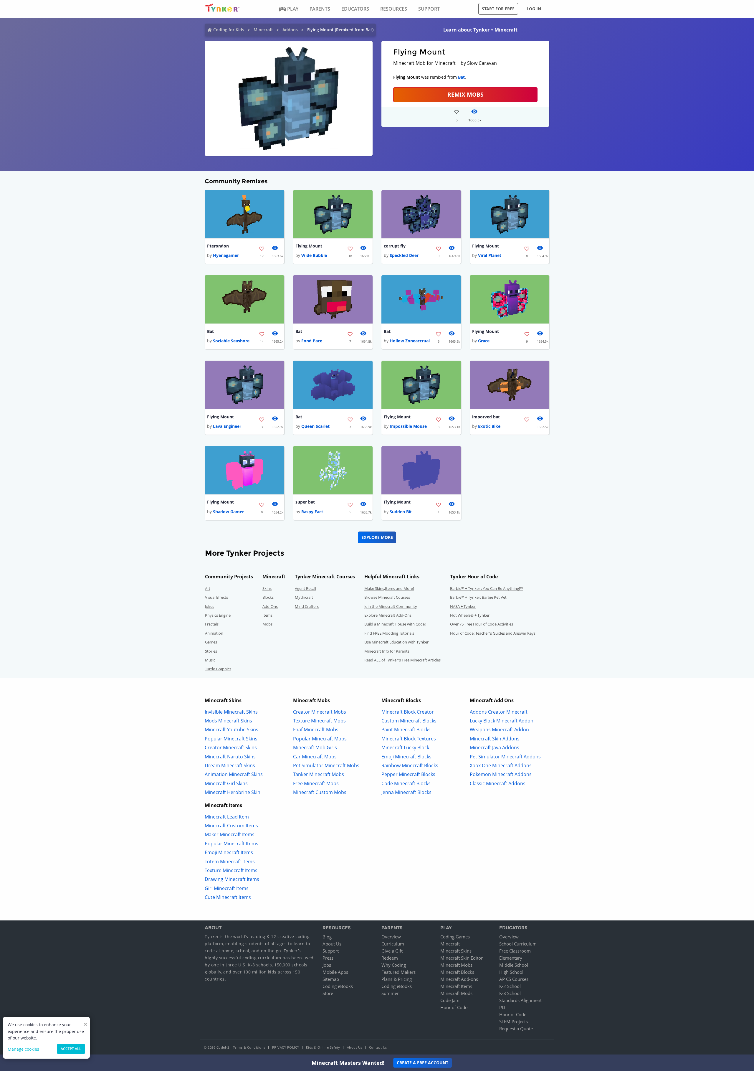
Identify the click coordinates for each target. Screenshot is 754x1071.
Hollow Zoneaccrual (410, 341)
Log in (534, 8)
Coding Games (455, 937)
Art (207, 588)
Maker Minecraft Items (229, 834)
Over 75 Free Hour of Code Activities (481, 624)
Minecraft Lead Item (227, 816)
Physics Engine (218, 615)
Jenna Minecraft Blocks (406, 792)
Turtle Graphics (218, 668)
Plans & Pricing (396, 979)
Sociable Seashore (231, 341)
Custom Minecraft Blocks (408, 720)
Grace (484, 341)
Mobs (267, 624)
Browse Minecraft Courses (387, 597)
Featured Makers (398, 972)
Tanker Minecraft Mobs (318, 774)
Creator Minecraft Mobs (319, 712)
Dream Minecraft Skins (230, 765)
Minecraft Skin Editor (461, 958)
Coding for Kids (228, 29)
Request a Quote (516, 1029)
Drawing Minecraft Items (232, 879)
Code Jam (449, 1000)
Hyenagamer (226, 255)
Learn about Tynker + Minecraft (480, 30)
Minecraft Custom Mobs (319, 792)
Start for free (498, 8)
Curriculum (392, 944)
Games (211, 642)
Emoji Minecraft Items (229, 852)
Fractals (212, 624)
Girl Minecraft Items (227, 888)
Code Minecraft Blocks (406, 783)
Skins (267, 588)
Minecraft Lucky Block (405, 747)
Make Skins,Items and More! (389, 588)
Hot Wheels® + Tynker (470, 615)
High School (511, 972)
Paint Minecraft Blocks (406, 729)
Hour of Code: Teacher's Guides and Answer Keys (492, 633)
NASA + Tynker (463, 606)
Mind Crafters (307, 606)
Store (328, 993)
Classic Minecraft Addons (497, 783)
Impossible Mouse (408, 426)
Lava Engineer (227, 426)
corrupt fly (395, 246)
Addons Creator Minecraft (499, 712)
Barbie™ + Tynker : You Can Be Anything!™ (486, 588)
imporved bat (486, 417)
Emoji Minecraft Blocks (406, 756)
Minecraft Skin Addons (495, 738)
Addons (290, 29)
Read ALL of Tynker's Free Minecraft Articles (402, 660)
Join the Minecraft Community (390, 606)
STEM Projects (513, 1021)
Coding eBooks (338, 986)
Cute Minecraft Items (228, 897)
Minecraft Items (456, 986)
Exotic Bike (489, 426)
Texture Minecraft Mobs (319, 720)
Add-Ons (270, 606)
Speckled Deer (404, 255)
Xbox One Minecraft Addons (501, 765)
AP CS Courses (513, 979)
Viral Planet (489, 255)
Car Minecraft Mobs (315, 756)
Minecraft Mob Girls (315, 747)
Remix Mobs (465, 94)
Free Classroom (515, 951)
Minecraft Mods (456, 993)
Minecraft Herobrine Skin (232, 792)
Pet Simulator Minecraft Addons (505, 756)
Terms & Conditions (249, 1047)
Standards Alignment (520, 1000)
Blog (327, 937)
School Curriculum (518, 944)
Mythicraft (304, 597)
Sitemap (331, 979)
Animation (214, 633)
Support (331, 951)
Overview (391, 937)
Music (210, 660)
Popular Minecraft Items (231, 843)
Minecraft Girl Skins (226, 783)
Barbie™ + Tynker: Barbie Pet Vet (478, 597)
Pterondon (218, 246)
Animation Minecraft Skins (234, 774)
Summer (390, 993)
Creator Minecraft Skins (231, 747)
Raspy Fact (312, 511)
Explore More (377, 537)
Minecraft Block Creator (407, 712)
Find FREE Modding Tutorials (389, 633)
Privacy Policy (285, 1047)
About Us (332, 944)
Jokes (209, 606)
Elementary (510, 958)
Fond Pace (311, 341)
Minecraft (263, 29)
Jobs (327, 965)
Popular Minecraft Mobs (320, 738)
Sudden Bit (401, 511)
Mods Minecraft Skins (228, 720)
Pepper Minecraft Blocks (408, 774)
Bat (461, 77)
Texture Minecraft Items (231, 870)
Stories (211, 651)
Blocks (268, 597)
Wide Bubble (314, 255)
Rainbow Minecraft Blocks (409, 765)
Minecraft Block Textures (408, 738)
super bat (305, 502)
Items (267, 615)
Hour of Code (453, 1007)
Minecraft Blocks (457, 972)
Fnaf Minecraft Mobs (315, 729)
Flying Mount (308, 246)
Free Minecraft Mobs (316, 783)
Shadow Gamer (228, 511)
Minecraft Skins (456, 951)
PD (502, 1007)
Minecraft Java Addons (494, 747)
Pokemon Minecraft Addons (501, 774)
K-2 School (510, 986)
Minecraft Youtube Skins (231, 729)
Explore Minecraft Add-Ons (387, 615)
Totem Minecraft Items (230, 861)
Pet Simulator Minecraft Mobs (326, 765)
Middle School (513, 965)
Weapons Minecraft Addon (499, 729)
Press (328, 958)
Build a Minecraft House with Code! (395, 624)
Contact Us (378, 1047)
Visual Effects (216, 597)
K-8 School (510, 993)
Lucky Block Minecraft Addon (501, 720)
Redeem (389, 958)
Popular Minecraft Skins (231, 738)
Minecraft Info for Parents (386, 651)
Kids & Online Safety (323, 1047)
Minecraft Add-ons (459, 979)
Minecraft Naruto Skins (230, 756)
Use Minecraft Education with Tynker (396, 642)
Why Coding (393, 965)
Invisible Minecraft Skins (231, 712)
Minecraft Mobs (456, 965)
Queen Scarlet (315, 426)
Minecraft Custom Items (231, 825)
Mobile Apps (335, 972)
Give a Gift (392, 951)
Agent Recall (305, 588)
